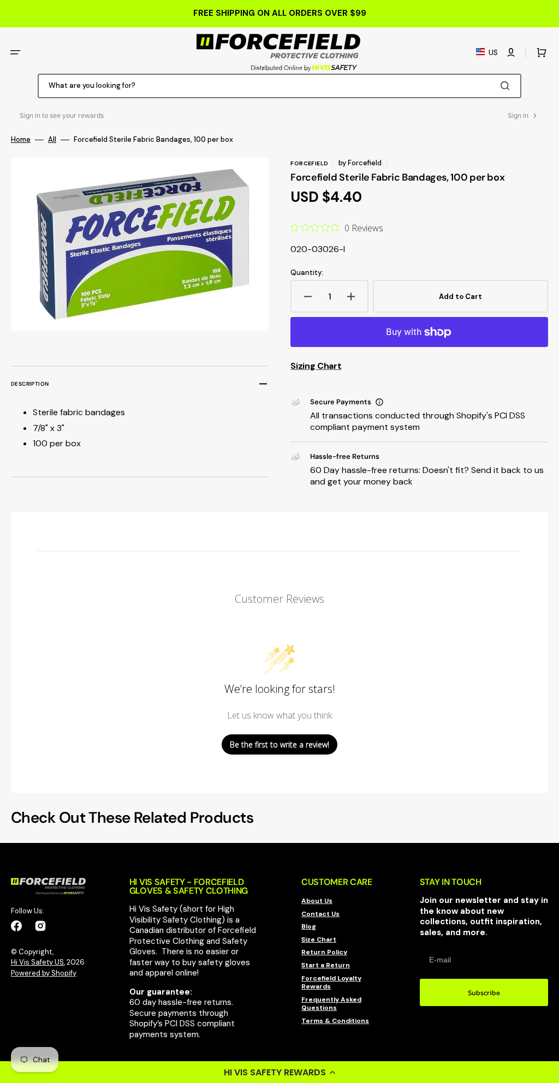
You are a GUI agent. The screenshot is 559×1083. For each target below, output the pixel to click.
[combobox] (279, 86)
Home (21, 139)
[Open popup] (379, 402)
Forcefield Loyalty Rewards (331, 982)
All (52, 139)
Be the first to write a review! (279, 744)
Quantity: (306, 272)
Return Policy (324, 952)
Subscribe (484, 993)
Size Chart (318, 939)
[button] (279, 1072)
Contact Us (320, 914)
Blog (308, 926)
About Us (316, 901)
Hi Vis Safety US (37, 962)
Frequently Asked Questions (331, 1004)
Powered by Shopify (43, 973)
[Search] (507, 86)
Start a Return (325, 965)
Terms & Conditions (335, 1020)
